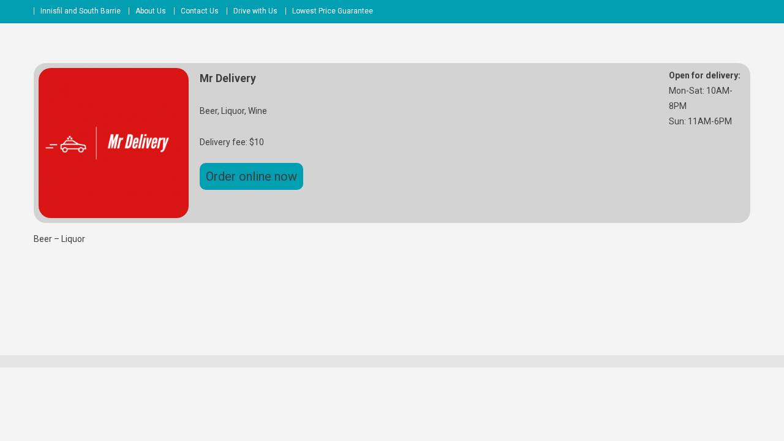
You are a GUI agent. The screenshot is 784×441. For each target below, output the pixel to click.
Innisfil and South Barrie (80, 11)
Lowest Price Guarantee (332, 11)
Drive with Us (255, 11)
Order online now (251, 176)
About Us (150, 11)
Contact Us (200, 11)
